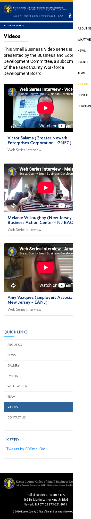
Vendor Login (48, 15)
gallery (13, 365)
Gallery (17, 15)
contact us (17, 417)
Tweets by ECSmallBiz (25, 449)
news (12, 355)
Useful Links (31, 15)
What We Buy (17, 386)
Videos (13, 407)
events (13, 376)
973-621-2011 (58, 504)
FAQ (60, 15)
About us (15, 344)
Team (11, 396)
